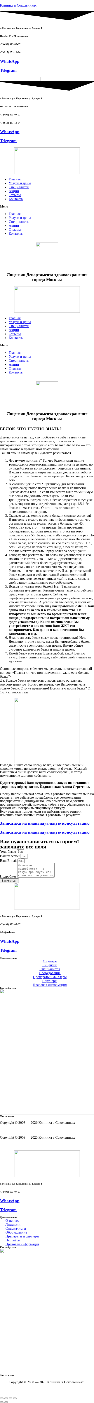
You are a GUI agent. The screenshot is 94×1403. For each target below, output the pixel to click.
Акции (14, 191)
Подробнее (8, 876)
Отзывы (15, 195)
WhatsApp (9, 61)
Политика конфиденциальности (70, 1130)
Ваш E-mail (8, 860)
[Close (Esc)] (1, 1398)
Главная (15, 179)
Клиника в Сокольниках (18, 5)
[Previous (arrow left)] (1, 1402)
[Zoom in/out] (15, 1398)
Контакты (16, 199)
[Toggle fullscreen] (10, 1398)
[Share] (6, 1398)
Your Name (8, 851)
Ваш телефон (10, 856)
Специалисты (19, 187)
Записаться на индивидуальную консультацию (45, 823)
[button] (47, 206)
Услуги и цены (20, 183)
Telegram (8, 70)
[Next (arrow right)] (6, 1402)
